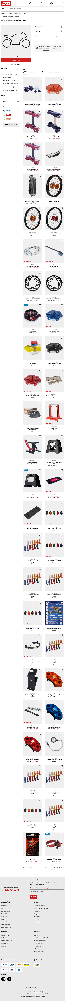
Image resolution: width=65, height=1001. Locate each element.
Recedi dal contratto (6, 927)
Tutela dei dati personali (40, 940)
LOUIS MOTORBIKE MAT (54, 496)
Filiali (2, 938)
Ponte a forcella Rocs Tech (54, 136)
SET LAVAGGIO (32, 363)
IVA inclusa (37, 992)
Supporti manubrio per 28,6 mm (32, 104)
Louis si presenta (5, 935)
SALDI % (8, 115)
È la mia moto (16, 60)
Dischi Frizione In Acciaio (32, 266)
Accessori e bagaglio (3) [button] (9, 80)
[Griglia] (39, 72)
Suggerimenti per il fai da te (41, 908)
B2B (2, 908)
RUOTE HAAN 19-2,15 (54, 201)
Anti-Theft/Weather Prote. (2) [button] (10, 83)
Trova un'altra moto (15, 64)
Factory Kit (32, 859)
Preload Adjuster (32, 331)
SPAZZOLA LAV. (54, 266)
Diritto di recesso (38, 943)
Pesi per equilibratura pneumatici (54, 396)
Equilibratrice (54, 428)
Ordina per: (49, 72)
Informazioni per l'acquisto (8, 940)
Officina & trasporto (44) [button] (9, 87)
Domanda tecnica (5, 911)
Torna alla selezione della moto (10, 16)
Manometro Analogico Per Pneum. (54, 759)
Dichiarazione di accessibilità (41, 948)
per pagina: (32, 72)
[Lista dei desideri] (51, 3)
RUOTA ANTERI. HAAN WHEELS (32, 234)
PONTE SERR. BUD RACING (54, 528)
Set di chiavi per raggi (32, 727)
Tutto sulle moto (38, 916)
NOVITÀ (8, 110)
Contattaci (4, 905)
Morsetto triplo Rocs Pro (32, 136)
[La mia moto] (40, 3)
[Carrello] (62, 3)
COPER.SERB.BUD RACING (54, 104)
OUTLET (8, 119)
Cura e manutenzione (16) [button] (9, 77)
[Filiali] (30, 3)
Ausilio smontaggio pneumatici (32, 695)
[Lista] (42, 72)
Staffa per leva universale (54, 695)
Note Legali (37, 935)
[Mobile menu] (3, 8)
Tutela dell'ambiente (39, 951)
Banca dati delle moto (7, 914)
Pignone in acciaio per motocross (32, 298)
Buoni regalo (4, 919)
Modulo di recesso (38, 946)
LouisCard (4, 922)
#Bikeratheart (37, 911)
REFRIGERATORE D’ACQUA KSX (32, 201)
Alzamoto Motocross (32, 462)
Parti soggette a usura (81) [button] (10, 74)
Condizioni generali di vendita (41, 938)
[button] (62, 8)
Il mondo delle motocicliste (41, 905)
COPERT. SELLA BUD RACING (54, 169)
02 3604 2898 (12, 890)
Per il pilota (37, 919)
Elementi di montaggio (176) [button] (10, 90)
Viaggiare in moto (38, 914)
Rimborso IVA (4, 943)
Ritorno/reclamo (5, 924)
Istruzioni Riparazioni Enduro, (54, 628)
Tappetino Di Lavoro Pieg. (32, 528)
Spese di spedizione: (21, 993)
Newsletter (4, 916)
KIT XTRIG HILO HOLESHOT (54, 859)
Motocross (32, 496)
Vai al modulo (46, 50)
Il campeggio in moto (39, 922)
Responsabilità (5, 946)
